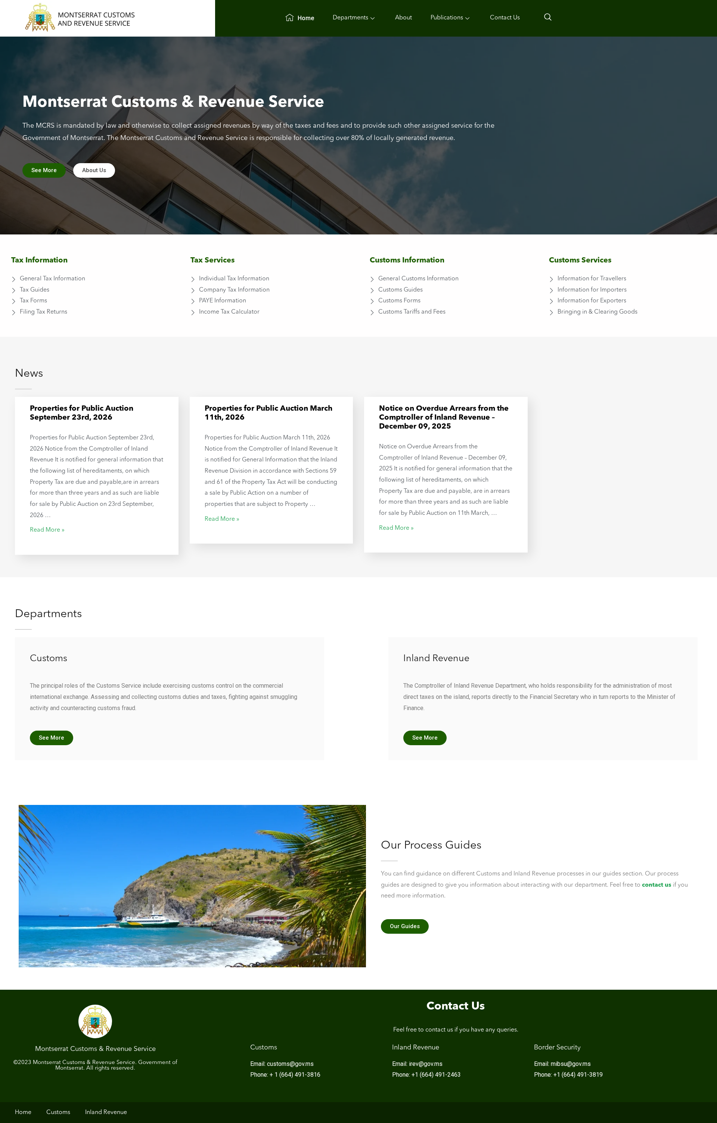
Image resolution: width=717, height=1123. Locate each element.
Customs (58, 1113)
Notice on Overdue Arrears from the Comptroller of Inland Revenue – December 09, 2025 (444, 417)
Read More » (47, 530)
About (403, 18)
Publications (447, 18)
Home (306, 18)
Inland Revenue (106, 1113)
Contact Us (505, 18)
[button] (44, 170)
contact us (656, 885)
